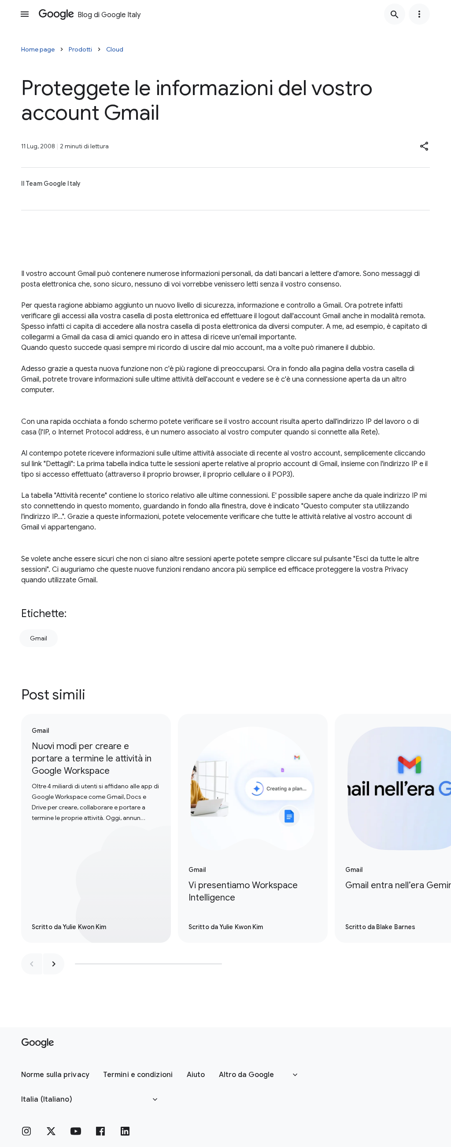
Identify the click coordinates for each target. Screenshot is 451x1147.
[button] (424, 146)
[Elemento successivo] (53, 963)
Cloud (114, 49)
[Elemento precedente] (31, 963)
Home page (38, 49)
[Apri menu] (24, 14)
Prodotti (80, 49)
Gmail (38, 638)
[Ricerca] (394, 14)
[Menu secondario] (419, 14)
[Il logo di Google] (37, 1043)
